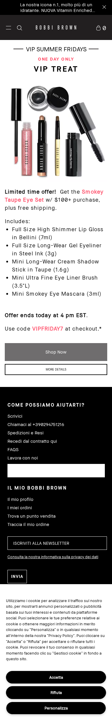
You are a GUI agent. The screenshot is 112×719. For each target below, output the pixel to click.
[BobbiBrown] (56, 27)
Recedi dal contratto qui (32, 441)
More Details (56, 369)
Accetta (56, 677)
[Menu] (8, 27)
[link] (101, 27)
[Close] (104, 7)
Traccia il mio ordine (28, 524)
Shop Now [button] (56, 351)
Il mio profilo (20, 499)
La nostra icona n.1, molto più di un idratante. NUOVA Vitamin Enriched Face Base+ (56, 10)
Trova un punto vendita (31, 516)
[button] (8, 27)
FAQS (13, 449)
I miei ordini (19, 507)
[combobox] (56, 470)
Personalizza (56, 708)
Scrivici (14, 416)
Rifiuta (56, 692)
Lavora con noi (22, 458)
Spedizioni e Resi (25, 433)
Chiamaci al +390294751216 (35, 424)
